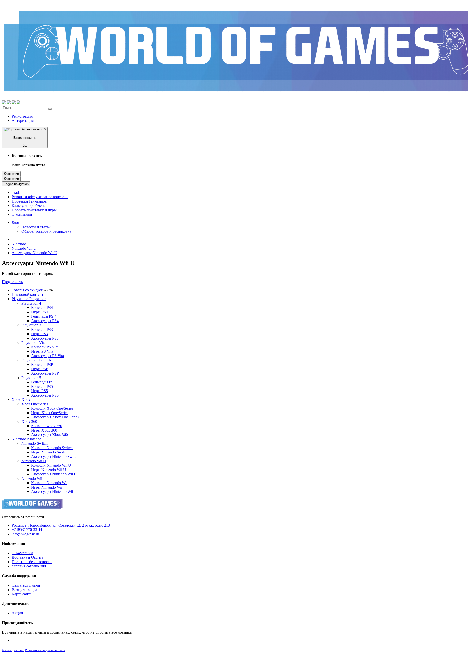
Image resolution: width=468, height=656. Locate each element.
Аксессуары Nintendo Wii (52, 492)
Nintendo (19, 244)
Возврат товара (24, 590)
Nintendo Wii (31, 478)
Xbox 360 (29, 421)
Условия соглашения (29, 566)
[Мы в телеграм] (14, 103)
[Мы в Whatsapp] (4, 103)
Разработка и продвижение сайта (45, 650)
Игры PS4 (39, 312)
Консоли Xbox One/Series (52, 408)
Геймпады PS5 (43, 382)
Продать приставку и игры (34, 210)
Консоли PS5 (42, 386)
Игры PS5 (39, 391)
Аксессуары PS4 (44, 321)
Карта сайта (21, 594)
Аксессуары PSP (45, 373)
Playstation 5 (31, 378)
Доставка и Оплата (27, 557)
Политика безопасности (32, 562)
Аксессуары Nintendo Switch (54, 456)
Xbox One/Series (34, 404)
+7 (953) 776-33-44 (27, 529)
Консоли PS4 (42, 307)
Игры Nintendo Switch (49, 452)
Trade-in (18, 192)
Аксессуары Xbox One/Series (55, 417)
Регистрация (22, 116)
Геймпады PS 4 (43, 316)
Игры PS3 (39, 334)
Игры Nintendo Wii (46, 487)
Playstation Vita (33, 343)
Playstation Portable (36, 360)
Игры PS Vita (42, 351)
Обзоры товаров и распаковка (46, 231)
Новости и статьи (36, 227)
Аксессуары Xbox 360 (49, 435)
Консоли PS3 (42, 329)
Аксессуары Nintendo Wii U (34, 253)
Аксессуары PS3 (44, 338)
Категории (11, 174)
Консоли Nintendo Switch (52, 448)
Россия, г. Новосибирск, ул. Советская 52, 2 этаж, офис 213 (61, 525)
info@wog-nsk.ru (25, 534)
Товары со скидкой (27, 290)
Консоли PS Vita (44, 347)
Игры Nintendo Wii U (48, 470)
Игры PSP (39, 369)
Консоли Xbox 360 (46, 426)
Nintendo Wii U (24, 248)
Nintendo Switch (34, 443)
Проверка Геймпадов (29, 201)
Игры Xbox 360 (44, 430)
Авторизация (23, 121)
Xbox (16, 399)
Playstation (20, 299)
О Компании (22, 553)
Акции (17, 613)
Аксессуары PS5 (44, 395)
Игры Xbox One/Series (49, 413)
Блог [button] (16, 223)
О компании (22, 214)
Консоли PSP (42, 364)
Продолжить (12, 282)
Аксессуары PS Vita (47, 356)
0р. (29, 137)
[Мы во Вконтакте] (18, 103)
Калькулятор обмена (29, 205)
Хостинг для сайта (13, 650)
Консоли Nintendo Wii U (51, 465)
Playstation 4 (31, 303)
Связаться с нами (26, 585)
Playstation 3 (31, 325)
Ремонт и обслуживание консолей (40, 197)
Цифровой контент (27, 294)
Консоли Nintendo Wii (49, 483)
